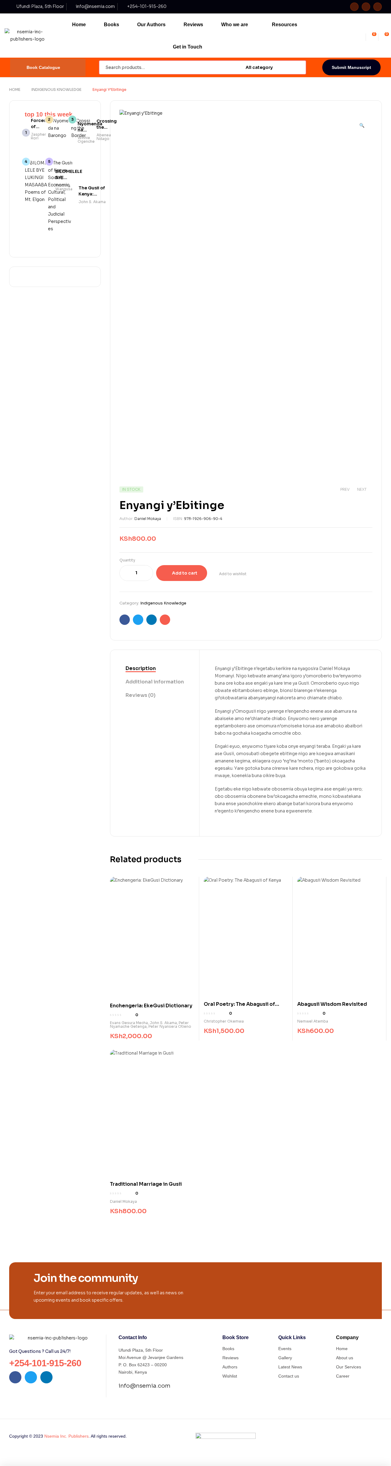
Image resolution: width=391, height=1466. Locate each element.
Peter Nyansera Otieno (169, 1026)
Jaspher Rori (38, 136)
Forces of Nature (38, 126)
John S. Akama (163, 1022)
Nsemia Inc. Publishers (66, 1436)
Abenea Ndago (104, 137)
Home (14, 89)
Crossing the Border (107, 127)
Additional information (155, 682)
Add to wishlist (233, 574)
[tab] (155, 668)
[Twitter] (366, 6)
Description (141, 668)
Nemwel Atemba (312, 1021)
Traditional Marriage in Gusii (146, 1184)
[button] (361, 122)
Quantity (127, 560)
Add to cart (184, 573)
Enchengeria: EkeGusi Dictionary (151, 1005)
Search (298, 67)
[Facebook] (354, 6)
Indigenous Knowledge (56, 89)
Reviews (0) (140, 695)
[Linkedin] (377, 6)
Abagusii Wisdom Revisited (332, 1004)
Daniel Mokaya (147, 518)
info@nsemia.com (144, 1385)
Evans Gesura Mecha (129, 1022)
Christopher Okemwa (224, 1021)
